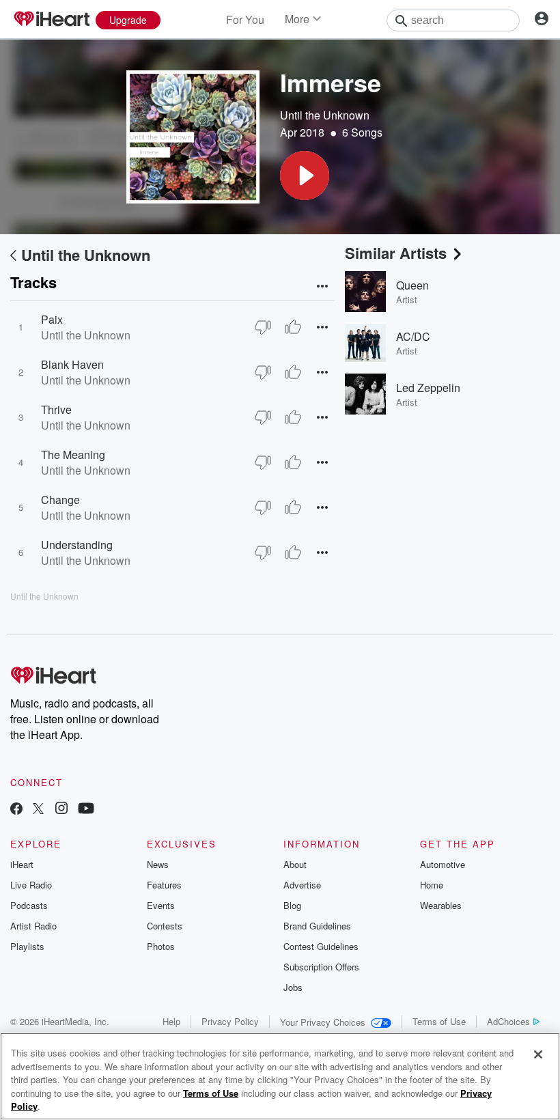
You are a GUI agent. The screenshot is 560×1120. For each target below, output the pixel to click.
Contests (164, 925)
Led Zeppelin (428, 387)
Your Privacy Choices (322, 1022)
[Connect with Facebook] (16, 809)
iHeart (21, 864)
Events (161, 905)
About (295, 864)
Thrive (56, 409)
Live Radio (31, 884)
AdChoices (508, 1021)
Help (171, 1021)
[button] (304, 175)
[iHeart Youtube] (86, 809)
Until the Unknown (324, 115)
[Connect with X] (38, 809)
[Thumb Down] (263, 327)
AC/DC (413, 336)
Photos (161, 946)
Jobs (293, 987)
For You (245, 19)
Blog (292, 905)
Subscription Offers (321, 966)
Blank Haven (72, 364)
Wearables (441, 905)
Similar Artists (396, 253)
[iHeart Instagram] (61, 809)
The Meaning (73, 454)
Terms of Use (439, 1021)
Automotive (442, 864)
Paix (52, 319)
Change (60, 499)
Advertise (302, 884)
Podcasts (29, 905)
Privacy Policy (230, 1021)
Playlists (27, 946)
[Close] (538, 1054)
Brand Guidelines (317, 925)
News (158, 864)
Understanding (77, 544)
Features (164, 884)
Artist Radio (33, 925)
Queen (412, 285)
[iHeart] (51, 19)
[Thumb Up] (293, 327)
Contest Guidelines (321, 946)
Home (431, 884)
